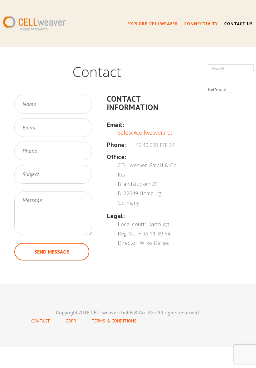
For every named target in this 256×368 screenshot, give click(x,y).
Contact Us (238, 24)
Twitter (221, 100)
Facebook (209, 100)
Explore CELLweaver (152, 24)
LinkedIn (232, 100)
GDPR (71, 321)
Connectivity (201, 24)
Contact (40, 321)
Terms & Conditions (114, 321)
